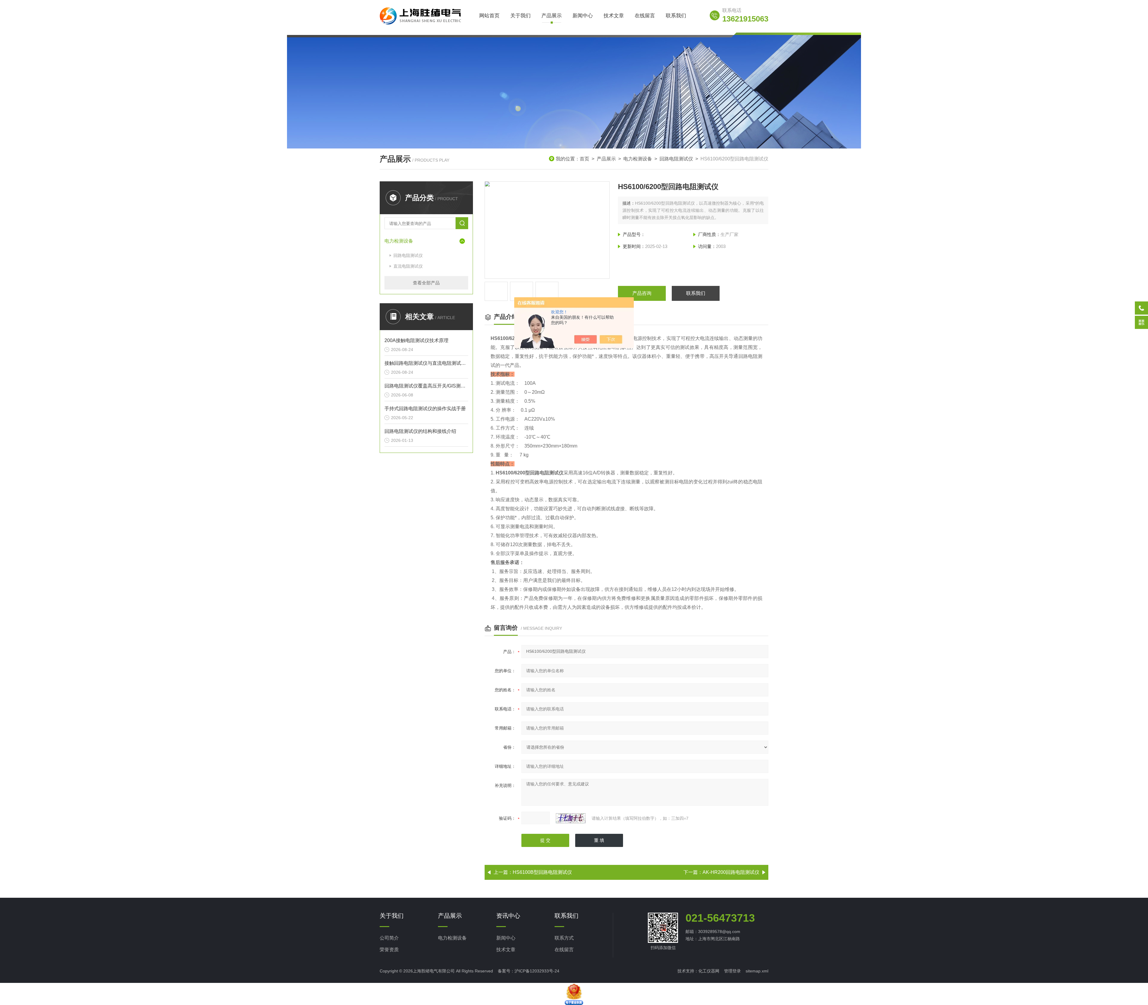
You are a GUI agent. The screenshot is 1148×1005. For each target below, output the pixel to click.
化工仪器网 (708, 971)
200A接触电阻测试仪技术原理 (416, 340)
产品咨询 (641, 293)
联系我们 (676, 16)
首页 (584, 158)
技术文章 (614, 16)
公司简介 (389, 937)
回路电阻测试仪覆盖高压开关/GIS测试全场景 (426, 385)
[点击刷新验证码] (571, 818)
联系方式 (564, 937)
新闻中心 (583, 16)
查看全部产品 (426, 282)
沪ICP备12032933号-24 (537, 971)
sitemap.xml (757, 971)
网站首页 (489, 16)
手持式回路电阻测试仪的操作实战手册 (425, 408)
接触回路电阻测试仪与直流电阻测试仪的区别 (426, 363)
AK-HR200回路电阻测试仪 (731, 872)
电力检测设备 (637, 158)
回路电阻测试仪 (676, 158)
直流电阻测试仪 (408, 266)
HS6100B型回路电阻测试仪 (542, 872)
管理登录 (732, 971)
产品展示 (551, 16)
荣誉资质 (389, 949)
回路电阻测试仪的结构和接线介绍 (420, 431)
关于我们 (520, 16)
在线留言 (645, 16)
